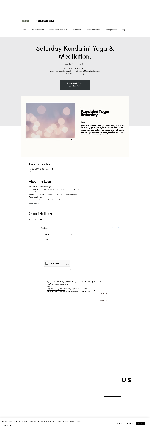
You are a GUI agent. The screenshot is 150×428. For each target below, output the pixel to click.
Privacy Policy (7, 425)
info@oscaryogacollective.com (56, 290)
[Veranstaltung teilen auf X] (35, 219)
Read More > (34, 203)
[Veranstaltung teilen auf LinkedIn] (41, 219)
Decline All (129, 423)
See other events (75, 86)
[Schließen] (147, 423)
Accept (140, 423)
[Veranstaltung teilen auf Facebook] (30, 219)
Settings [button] (119, 423)
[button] (112, 398)
